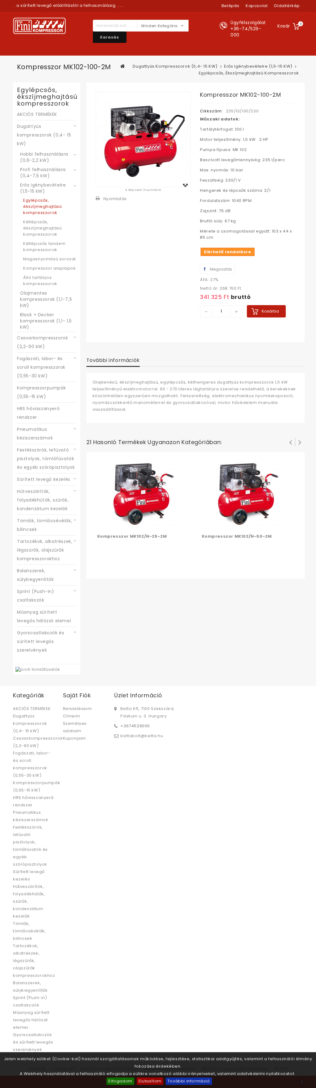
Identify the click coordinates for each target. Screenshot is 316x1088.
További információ (189, 1081)
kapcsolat (257, 6)
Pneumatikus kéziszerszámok (35, 433)
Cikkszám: (211, 111)
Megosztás (220, 269)
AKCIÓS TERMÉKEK (37, 114)
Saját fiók (77, 695)
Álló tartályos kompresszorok (40, 281)
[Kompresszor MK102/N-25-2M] (143, 494)
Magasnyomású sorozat (49, 259)
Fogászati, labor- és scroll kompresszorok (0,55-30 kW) (41, 367)
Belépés (230, 6)
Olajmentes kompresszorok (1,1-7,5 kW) (46, 299)
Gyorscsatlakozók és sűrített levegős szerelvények (40, 641)
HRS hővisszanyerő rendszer (38, 412)
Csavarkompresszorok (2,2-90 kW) (42, 342)
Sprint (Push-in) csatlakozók (35, 595)
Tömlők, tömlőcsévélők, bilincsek (44, 525)
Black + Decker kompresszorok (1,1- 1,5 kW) (46, 321)
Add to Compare (115, 523)
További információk (113, 360)
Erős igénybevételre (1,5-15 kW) (43, 188)
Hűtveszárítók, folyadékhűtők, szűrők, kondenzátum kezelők (43, 500)
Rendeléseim (77, 709)
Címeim (71, 716)
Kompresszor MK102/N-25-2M (132, 536)
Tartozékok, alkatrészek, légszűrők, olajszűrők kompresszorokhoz (44, 550)
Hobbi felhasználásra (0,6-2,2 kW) (44, 157)
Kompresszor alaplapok (49, 268)
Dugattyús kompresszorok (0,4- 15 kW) (44, 135)
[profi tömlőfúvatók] (37, 669)
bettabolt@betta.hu (141, 736)
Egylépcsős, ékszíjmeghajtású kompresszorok (42, 206)
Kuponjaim (74, 738)
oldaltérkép (287, 6)
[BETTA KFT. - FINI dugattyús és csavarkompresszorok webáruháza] (39, 26)
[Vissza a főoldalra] (122, 66)
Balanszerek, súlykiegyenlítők (35, 575)
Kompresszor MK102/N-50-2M (237, 536)
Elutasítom (150, 1081)
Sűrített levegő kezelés (43, 479)
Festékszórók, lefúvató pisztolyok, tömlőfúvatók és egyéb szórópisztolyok (46, 458)
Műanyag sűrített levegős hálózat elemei (44, 616)
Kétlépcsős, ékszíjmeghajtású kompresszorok (42, 228)
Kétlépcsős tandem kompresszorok (44, 247)
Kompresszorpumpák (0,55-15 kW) (41, 392)
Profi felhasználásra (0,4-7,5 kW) (43, 172)
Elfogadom (120, 1081)
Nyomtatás (115, 199)
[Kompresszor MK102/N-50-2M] (247, 494)
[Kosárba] (102, 523)
